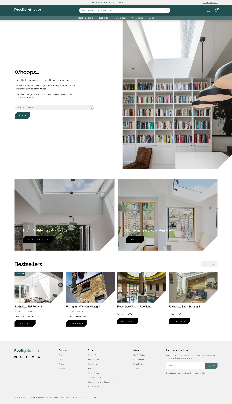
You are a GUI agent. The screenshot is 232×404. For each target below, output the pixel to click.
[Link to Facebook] (15, 357)
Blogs (151, 18)
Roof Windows (139, 360)
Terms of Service (94, 355)
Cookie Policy (93, 364)
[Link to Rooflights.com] (28, 10)
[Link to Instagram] (21, 357)
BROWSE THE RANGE (38, 239)
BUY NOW (135, 239)
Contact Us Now (210, 2)
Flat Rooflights (139, 355)
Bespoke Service (139, 364)
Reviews (62, 364)
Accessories (137, 18)
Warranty (91, 369)
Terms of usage (94, 373)
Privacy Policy (93, 360)
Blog (61, 355)
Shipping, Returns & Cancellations (101, 382)
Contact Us (63, 369)
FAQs (61, 360)
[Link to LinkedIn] (27, 357)
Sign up (211, 366)
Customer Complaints (96, 378)
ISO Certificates (94, 386)
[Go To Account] (208, 10)
